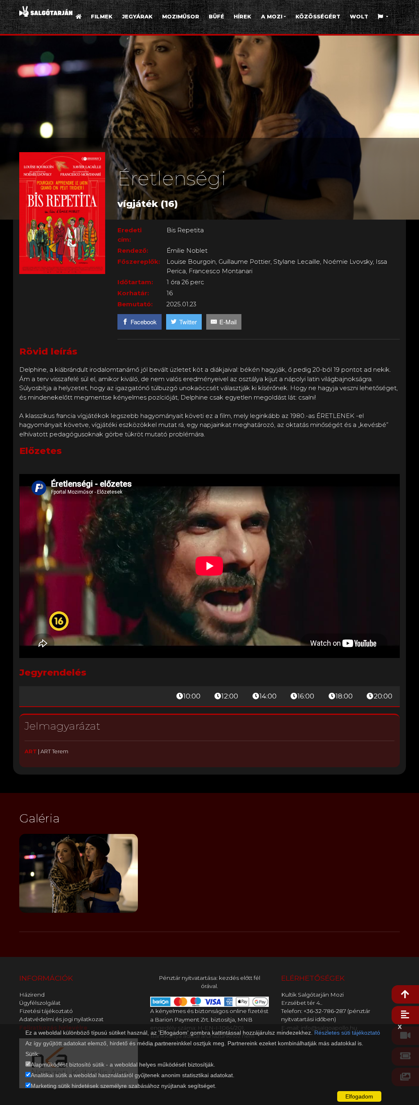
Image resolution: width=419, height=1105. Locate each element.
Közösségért (317, 16)
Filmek (102, 16)
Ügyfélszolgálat (40, 1002)
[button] (383, 17)
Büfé (216, 16)
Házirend (32, 994)
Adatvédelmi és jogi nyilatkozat (61, 1019)
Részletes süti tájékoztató (347, 1032)
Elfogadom (359, 1096)
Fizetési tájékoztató (46, 1011)
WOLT (359, 16)
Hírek (242, 16)
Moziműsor (180, 16)
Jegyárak (137, 16)
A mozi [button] (271, 16)
